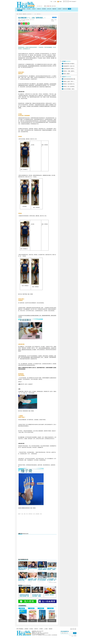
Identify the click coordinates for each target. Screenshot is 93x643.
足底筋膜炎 (37, 513)
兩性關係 (44, 8)
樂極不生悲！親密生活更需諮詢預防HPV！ (22, 569)
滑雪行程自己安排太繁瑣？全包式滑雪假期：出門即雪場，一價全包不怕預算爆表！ (42, 580)
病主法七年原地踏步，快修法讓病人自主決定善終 (72, 88)
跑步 (22, 513)
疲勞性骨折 (30, 513)
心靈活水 (34, 8)
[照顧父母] (32, 615)
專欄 (69, 8)
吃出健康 (28, 8)
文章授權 (41, 628)
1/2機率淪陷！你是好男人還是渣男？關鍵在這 (42, 569)
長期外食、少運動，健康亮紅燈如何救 (70, 71)
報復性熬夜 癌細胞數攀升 (32, 569)
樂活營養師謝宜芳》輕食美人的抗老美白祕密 (71, 68)
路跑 (41, 513)
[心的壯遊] (42, 615)
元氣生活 (39, 8)
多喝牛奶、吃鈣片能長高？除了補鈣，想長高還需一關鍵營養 (74, 83)
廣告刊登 (36, 628)
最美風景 (41, 608)
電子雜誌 (31, 628)
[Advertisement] (27, 523)
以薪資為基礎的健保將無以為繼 (69, 78)
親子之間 (49, 8)
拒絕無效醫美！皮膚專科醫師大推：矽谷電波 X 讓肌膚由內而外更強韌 (32, 580)
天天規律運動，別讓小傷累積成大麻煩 (22, 580)
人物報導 (59, 8)
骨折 (27, 513)
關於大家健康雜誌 (20, 628)
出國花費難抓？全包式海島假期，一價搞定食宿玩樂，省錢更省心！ (51, 569)
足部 (34, 513)
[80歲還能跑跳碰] (51, 615)
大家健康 (26, 5)
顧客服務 (26, 628)
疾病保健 (18, 8)
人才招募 (45, 628)
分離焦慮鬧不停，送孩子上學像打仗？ (70, 66)
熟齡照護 (54, 8)
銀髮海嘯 (31, 608)
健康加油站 (65, 8)
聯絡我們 (50, 628)
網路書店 (20, 10)
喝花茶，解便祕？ (66, 73)
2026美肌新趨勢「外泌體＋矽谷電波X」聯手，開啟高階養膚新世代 (51, 580)
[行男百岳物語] (23, 615)
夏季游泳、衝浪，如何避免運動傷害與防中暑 (71, 86)
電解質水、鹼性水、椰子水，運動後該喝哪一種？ (72, 81)
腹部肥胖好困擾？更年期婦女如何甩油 (70, 63)
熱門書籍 (51, 608)
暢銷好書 (22, 608)
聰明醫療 (23, 8)
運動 (24, 513)
